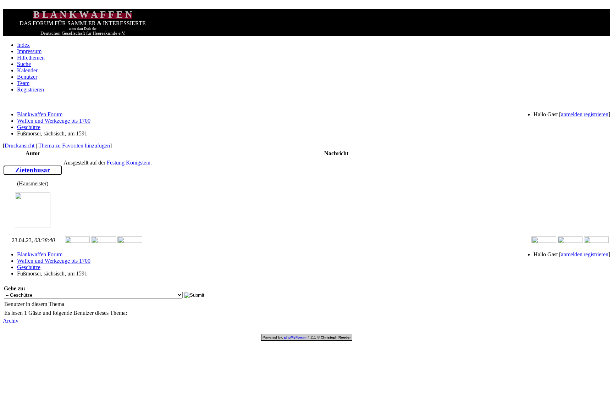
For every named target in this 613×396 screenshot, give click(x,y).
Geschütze (28, 127)
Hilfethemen (31, 58)
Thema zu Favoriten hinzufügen (74, 146)
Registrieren (30, 90)
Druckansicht (19, 146)
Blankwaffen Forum (39, 114)
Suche (24, 64)
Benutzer (27, 77)
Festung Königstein (128, 163)
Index (23, 45)
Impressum (29, 51)
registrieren (596, 114)
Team (23, 83)
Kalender (27, 70)
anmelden (571, 114)
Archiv (10, 321)
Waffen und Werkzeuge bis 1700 (53, 121)
